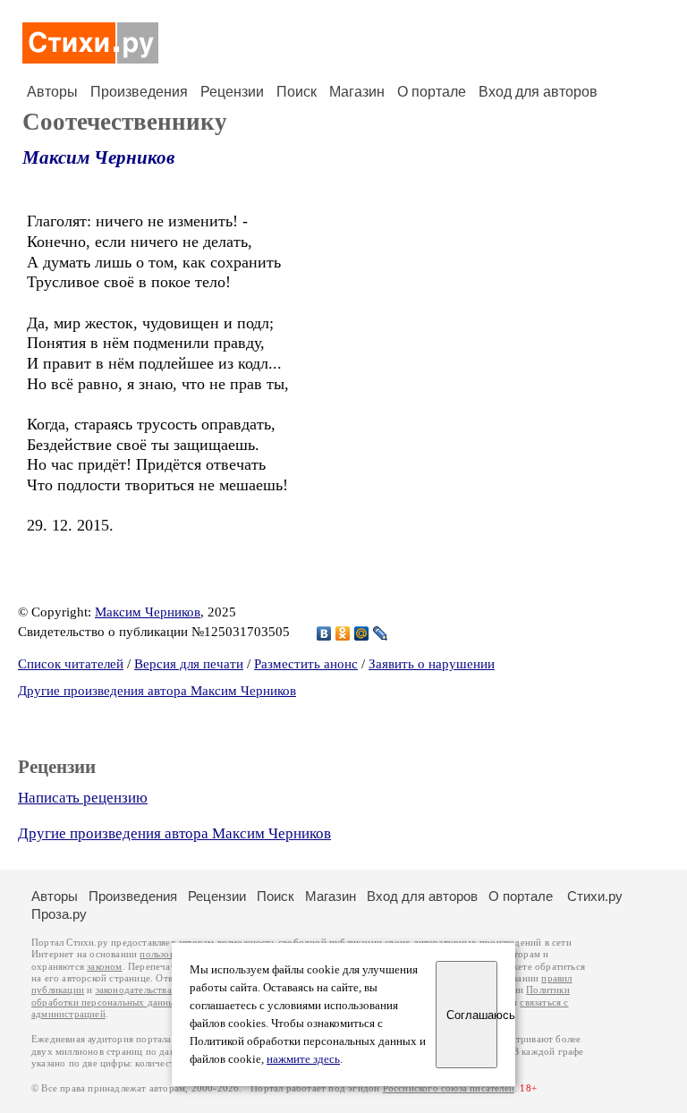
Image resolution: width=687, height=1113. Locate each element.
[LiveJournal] (380, 633)
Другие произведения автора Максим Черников (157, 691)
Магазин (357, 91)
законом (104, 967)
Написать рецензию (83, 797)
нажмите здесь (303, 1059)
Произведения (139, 91)
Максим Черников (98, 157)
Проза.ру (59, 914)
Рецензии (232, 91)
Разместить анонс (306, 664)
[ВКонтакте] (324, 633)
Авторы (52, 91)
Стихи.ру (595, 896)
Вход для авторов (538, 91)
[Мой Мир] (361, 633)
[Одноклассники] (343, 633)
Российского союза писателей (448, 1088)
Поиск (296, 91)
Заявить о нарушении (432, 664)
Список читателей (70, 664)
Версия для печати (188, 664)
